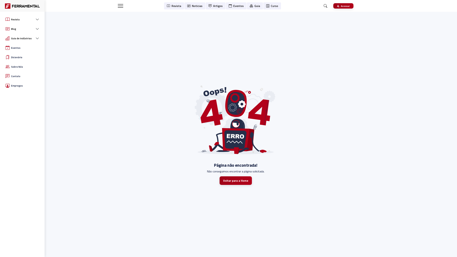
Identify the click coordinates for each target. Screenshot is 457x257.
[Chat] (325, 5)
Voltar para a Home (235, 180)
